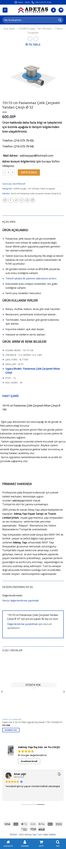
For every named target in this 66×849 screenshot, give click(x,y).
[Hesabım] (53, 10)
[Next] (63, 698)
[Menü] (5, 10)
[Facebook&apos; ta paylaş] (10, 200)
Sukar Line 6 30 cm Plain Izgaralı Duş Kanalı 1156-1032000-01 (32, 722)
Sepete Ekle (29, 172)
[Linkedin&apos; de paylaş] (32, 200)
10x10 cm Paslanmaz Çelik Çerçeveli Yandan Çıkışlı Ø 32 (36, 193)
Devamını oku (11, 730)
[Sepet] (60, 10)
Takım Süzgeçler (47, 188)
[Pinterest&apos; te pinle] (27, 200)
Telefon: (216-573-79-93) (18, 140)
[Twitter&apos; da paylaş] (16, 200)
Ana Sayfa (9, 28)
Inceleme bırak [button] (29, 761)
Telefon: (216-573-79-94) (18, 146)
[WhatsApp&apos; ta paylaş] (5, 200)
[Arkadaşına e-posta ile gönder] (21, 200)
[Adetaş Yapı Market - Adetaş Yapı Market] (33, 10)
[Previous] (2, 698)
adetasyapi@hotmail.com (36, 155)
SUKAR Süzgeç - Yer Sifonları (35, 28)
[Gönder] (60, 20)
